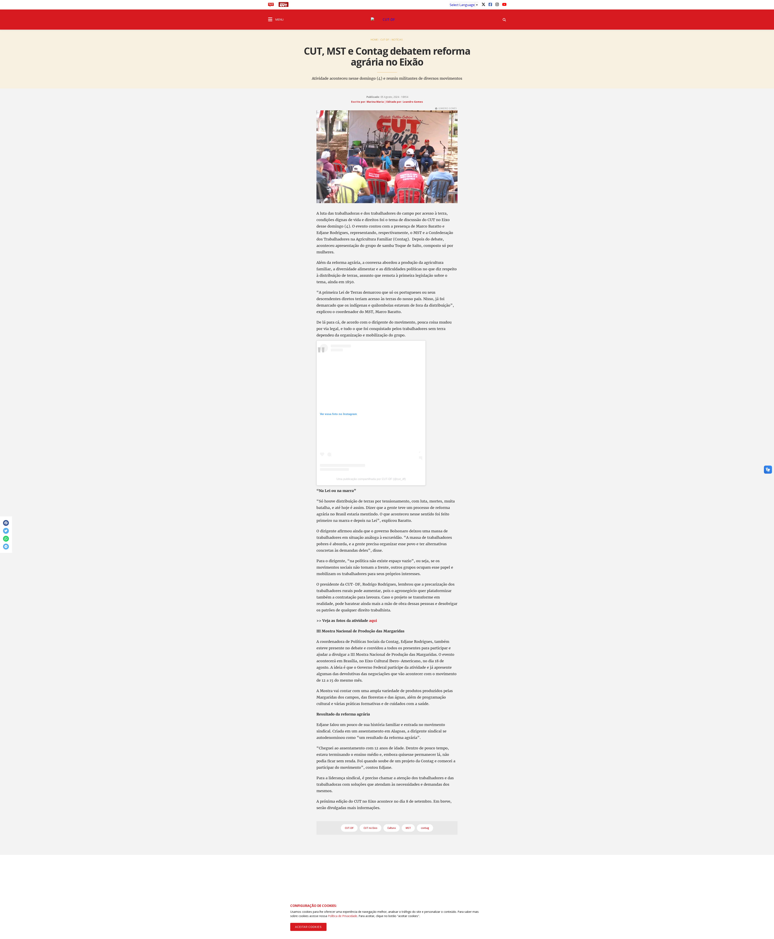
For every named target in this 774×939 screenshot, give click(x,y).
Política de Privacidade (342, 916)
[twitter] (483, 4)
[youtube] (504, 4)
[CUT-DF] (387, 19)
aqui (373, 620)
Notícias (397, 39)
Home (374, 39)
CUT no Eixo (370, 828)
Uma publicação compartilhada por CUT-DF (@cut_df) (371, 478)
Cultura (391, 828)
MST (408, 828)
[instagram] (497, 4)
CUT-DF (384, 39)
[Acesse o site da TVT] (271, 5)
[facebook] (490, 4)
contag (425, 828)
